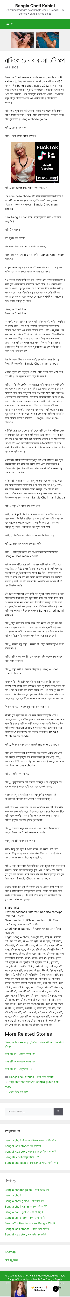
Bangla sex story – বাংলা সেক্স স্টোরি (25, 1217)
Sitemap (10, 1252)
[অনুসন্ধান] (58, 1111)
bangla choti (13, 1195)
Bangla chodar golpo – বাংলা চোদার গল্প (27, 1189)
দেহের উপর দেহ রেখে (18, 1091)
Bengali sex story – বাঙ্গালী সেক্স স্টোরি (25, 1234)
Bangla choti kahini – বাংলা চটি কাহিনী (26, 1206)
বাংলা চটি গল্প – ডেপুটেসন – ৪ (18, 1068)
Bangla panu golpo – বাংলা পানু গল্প (24, 1212)
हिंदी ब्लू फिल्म (11, 1260)
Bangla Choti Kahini (35, 5)
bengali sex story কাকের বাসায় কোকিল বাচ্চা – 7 (30, 1151)
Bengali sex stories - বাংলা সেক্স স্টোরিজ (31, 1077)
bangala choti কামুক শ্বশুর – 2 (22, 1157)
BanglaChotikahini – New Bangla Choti (30, 1223)
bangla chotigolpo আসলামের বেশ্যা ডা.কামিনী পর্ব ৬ (31, 1162)
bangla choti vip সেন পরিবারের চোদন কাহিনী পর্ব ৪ (30, 1140)
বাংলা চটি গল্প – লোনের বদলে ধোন (20, 1054)
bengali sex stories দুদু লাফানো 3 (24, 1146)
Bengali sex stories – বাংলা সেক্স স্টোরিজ (27, 1229)
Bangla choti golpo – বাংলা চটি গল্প (24, 1201)
